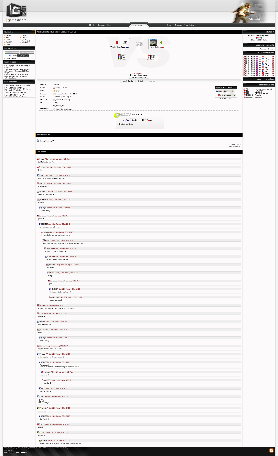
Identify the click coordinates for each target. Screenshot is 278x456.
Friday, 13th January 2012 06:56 (58, 216)
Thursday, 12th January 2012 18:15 (57, 159)
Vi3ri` (248, 89)
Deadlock (12, 78)
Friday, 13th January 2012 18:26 (56, 396)
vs (260, 57)
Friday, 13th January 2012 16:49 (56, 388)
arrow (267, 57)
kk (151, 120)
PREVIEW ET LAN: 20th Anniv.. (20, 89)
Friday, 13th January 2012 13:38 (55, 330)
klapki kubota (155, 47)
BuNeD (42, 432)
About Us (25, 43)
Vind (124, 120)
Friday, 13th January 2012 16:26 (62, 240)
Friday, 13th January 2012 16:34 (70, 297)
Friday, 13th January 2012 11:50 (54, 305)
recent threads (10, 62)
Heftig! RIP (259, 91)
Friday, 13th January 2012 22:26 (59, 440)
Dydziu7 (43, 424)
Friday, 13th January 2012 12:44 (58, 208)
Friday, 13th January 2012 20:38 (58, 416)
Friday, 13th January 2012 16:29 (67, 265)
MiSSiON (249, 95)
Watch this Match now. (64, 109)
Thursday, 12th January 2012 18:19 (58, 167)
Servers (8, 43)
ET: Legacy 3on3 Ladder (17, 92)
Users (8, 44)
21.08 (247, 59)
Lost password (11, 58)
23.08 (247, 57)
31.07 (247, 75)
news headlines (10, 82)
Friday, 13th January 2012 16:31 (66, 273)
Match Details (128, 81)
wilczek (42, 183)
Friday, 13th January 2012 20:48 (57, 424)
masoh (42, 159)
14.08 (247, 65)
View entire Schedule (267, 49)
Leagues (9, 41)
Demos (24, 37)
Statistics (141, 81)
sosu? (58, 100)
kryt (41, 305)
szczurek (249, 97)
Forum (169, 25)
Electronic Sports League (62, 97)
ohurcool (43, 216)
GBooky (92, 25)
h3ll (247, 93)
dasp (260, 38)
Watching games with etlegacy (19, 69)
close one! (258, 97)
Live (109, 25)
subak (267, 69)
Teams (8, 39)
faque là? (258, 95)
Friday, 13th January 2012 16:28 (64, 256)
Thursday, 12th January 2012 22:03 (58, 200)
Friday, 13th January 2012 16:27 (64, 248)
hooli (41, 313)
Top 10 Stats (26, 41)
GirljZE (42, 175)
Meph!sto (43, 408)
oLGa (42, 330)
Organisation (189, 25)
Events (8, 36)
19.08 (247, 61)
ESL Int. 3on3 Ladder (60, 94)
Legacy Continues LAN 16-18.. (20, 85)
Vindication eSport (118, 47)
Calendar (101, 25)
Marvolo (43, 200)
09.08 (247, 71)
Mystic (267, 73)
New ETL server (15, 91)
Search (8, 37)
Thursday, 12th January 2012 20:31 (59, 191)
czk (266, 61)
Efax (247, 91)
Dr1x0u (267, 75)
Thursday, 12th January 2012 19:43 (58, 183)
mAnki (267, 59)
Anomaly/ (43, 354)
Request (178, 25)
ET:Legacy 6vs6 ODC (16, 94)
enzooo (42, 167)
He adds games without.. (263, 89)
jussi (266, 63)
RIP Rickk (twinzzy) (262, 93)
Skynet (42, 321)
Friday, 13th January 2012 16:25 (61, 232)
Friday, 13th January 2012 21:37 (57, 432)
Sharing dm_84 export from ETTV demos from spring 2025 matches (18, 75)
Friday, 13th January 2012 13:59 (58, 354)
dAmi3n (44, 440)
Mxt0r (253, 57)
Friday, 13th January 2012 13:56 (56, 346)
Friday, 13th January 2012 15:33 (58, 338)
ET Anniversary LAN (16, 87)
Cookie (14, 55)
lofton (266, 67)
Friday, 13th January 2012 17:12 (62, 372)
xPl (43, 388)
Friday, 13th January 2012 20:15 (58, 408)
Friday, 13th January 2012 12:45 (58, 224)
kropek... (43, 191)
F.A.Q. (24, 39)
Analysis (152, 81)
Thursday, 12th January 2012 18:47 (57, 175)
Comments (41, 152)
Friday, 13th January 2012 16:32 (68, 289)
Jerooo (42, 346)
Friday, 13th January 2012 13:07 (56, 321)
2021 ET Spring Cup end (17, 96)
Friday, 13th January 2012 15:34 (58, 362)
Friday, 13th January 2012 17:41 (62, 380)
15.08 (247, 63)
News (24, 36)
